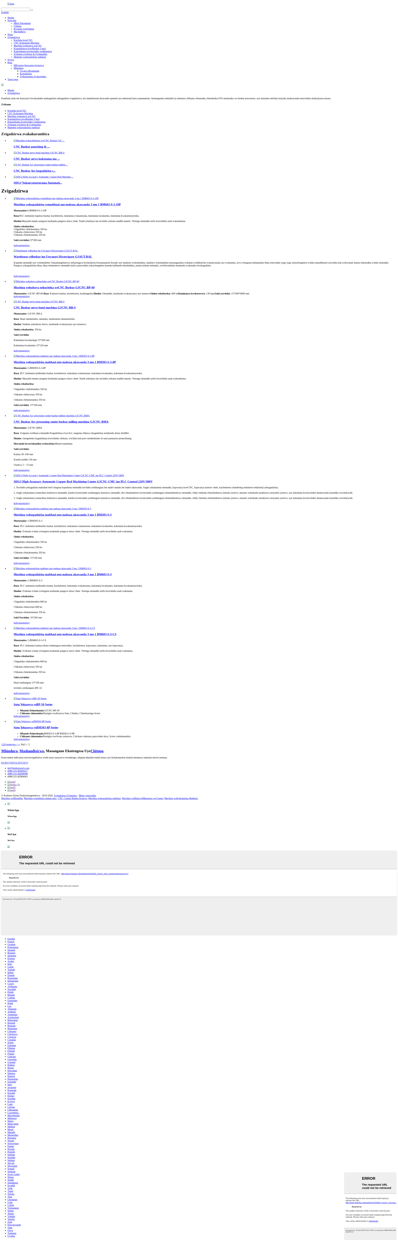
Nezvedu (11, 20)
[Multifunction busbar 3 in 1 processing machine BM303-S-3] (52, 508)
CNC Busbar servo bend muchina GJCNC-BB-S (45, 307)
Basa (9, 62)
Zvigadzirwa (13, 37)
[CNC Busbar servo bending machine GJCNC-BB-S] (39, 301)
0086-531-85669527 (17, 771)
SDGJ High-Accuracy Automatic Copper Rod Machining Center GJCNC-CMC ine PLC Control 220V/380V (83, 481)
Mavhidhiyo (20, 31)
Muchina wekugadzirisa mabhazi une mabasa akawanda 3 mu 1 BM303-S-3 (63, 514)
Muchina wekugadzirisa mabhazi (104, 798)
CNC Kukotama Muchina (26, 43)
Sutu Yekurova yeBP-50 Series (33, 704)
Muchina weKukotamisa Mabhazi (181, 798)
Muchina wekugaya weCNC (28, 45)
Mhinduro (18, 68)
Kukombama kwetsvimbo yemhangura (33, 51)
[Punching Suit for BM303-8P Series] (32, 721)
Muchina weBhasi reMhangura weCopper (142, 798)
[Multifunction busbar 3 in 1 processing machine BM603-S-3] (52, 568)
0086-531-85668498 (17, 773)
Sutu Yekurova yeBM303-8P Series (36, 727)
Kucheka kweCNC (23, 40)
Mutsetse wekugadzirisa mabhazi (30, 57)
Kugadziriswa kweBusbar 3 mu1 (30, 48)
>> (19, 744)
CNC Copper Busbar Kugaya (72, 798)
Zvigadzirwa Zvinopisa (65, 795)
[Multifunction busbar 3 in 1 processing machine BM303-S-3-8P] (54, 356)
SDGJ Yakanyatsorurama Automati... (38, 182)
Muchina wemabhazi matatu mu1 (40, 798)
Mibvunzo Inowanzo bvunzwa (29, 65)
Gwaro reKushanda (29, 71)
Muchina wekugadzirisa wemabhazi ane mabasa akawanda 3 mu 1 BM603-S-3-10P (67, 204)
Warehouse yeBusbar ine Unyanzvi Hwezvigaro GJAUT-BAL (53, 256)
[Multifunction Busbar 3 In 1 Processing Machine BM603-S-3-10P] (56, 198)
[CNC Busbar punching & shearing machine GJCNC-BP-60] (46, 281)
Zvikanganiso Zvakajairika (33, 76)
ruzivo (26, 245)
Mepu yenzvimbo (87, 795)
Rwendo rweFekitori (24, 29)
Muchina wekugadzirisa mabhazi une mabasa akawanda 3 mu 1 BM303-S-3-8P (65, 362)
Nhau (10, 34)
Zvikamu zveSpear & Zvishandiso (30, 54)
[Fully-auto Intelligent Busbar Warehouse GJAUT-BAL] (46, 250)
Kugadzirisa (26, 73)
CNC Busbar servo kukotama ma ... (37, 158)
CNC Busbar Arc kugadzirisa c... (35, 170)
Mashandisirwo (31, 751)
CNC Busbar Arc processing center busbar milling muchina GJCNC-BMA (61, 421)
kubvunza (18, 245)
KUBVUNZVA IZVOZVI (14, 763)
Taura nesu (12, 79)
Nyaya (10, 59)
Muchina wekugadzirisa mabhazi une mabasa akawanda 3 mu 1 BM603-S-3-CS (65, 634)
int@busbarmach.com (18, 768)
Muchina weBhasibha (12, 798)
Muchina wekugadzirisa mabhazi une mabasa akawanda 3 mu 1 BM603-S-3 (63, 574)
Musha (10, 17)
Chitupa (17, 26)
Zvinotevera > (11, 744)
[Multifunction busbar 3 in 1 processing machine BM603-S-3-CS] (54, 628)
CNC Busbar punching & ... (32, 146)
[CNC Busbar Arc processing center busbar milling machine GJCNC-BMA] (52, 415)
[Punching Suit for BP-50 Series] (30, 698)
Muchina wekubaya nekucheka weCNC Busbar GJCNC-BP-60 (54, 287)
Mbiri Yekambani (22, 23)
